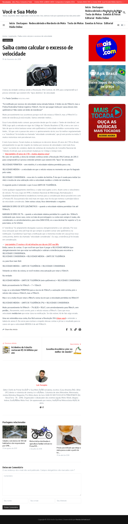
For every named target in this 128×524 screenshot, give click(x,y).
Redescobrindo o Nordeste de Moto (103, 10)
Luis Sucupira (41, 385)
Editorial (89, 17)
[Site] (41, 407)
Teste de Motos (93, 14)
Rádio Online (102, 17)
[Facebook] (43, 407)
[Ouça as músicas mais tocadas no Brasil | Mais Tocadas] (107, 122)
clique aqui (61, 318)
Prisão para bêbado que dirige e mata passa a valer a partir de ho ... (69, 450)
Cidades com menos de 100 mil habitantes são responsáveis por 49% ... (14, 443)
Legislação (12, 36)
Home (4, 36)
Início (88, 7)
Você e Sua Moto (19, 11)
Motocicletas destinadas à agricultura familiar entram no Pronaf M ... (41, 443)
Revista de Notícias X (83, 519)
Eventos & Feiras (111, 14)
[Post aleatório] (118, 25)
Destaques (97, 7)
